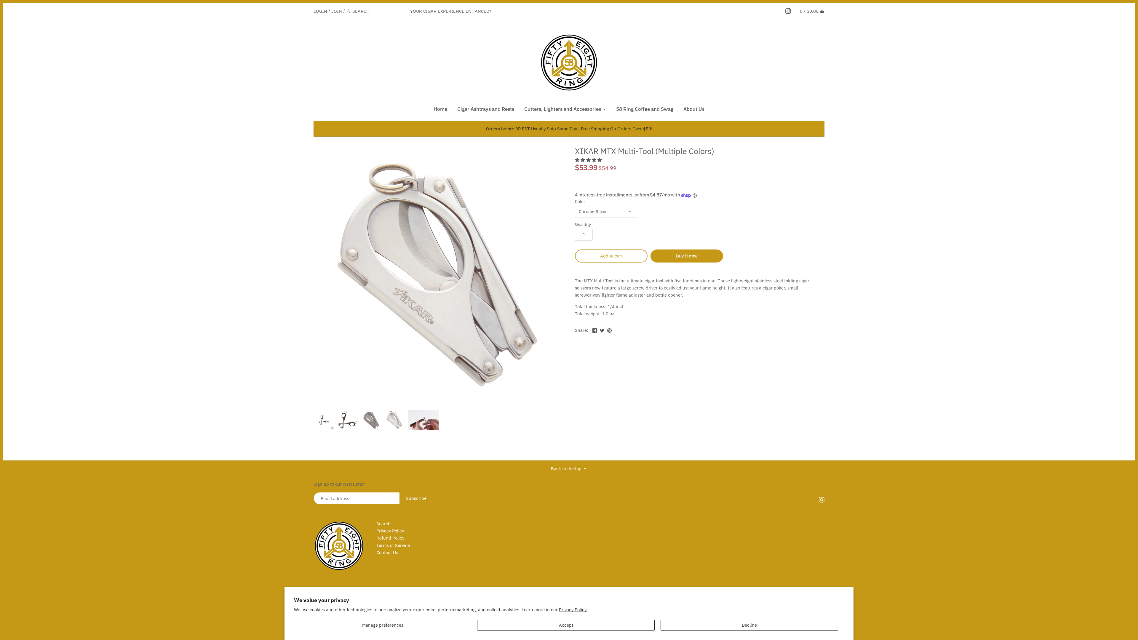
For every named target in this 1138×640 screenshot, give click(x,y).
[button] (589, 160)
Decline (749, 625)
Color (580, 201)
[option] (324, 419)
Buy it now (687, 256)
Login (320, 11)
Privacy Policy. (573, 609)
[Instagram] (788, 11)
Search (383, 524)
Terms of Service (393, 545)
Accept (566, 625)
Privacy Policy (390, 531)
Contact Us (387, 552)
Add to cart (611, 256)
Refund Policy (390, 538)
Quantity (583, 224)
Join (336, 11)
